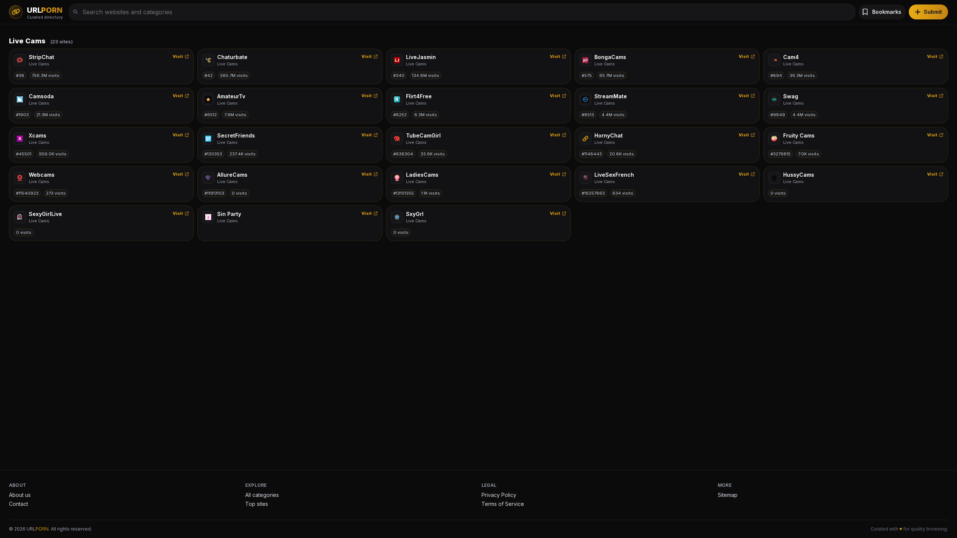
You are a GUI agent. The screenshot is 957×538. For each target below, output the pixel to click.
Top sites (256, 504)
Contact (18, 504)
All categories (262, 495)
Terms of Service (502, 504)
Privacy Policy (498, 495)
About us (20, 495)
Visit (178, 56)
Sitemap (728, 495)
